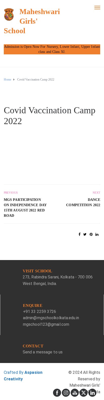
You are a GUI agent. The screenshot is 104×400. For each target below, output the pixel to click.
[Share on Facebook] (80, 234)
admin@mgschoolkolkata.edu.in (51, 317)
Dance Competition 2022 (83, 202)
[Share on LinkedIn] (96, 234)
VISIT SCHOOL (37, 271)
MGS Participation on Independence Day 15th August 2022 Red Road (25, 207)
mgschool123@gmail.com (46, 324)
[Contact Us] (11, 350)
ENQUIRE (32, 305)
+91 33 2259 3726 (39, 311)
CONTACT (33, 346)
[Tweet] (85, 234)
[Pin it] (91, 234)
